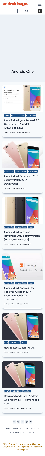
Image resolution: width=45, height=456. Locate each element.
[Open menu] (40, 4)
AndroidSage (10, 132)
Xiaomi (7, 115)
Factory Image (21, 171)
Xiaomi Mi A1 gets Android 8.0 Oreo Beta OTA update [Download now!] (21, 124)
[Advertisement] (22, 37)
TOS (24, 432)
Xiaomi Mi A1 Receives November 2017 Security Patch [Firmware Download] (22, 235)
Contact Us (34, 428)
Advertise (17, 428)
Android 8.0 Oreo (17, 115)
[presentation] (22, 98)
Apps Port (26, 391)
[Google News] (14, 421)
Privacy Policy (15, 432)
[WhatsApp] (30, 421)
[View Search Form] (26, 11)
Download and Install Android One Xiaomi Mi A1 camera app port (21, 399)
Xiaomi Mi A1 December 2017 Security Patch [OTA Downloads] (21, 180)
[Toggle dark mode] (40, 11)
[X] (22, 421)
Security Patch (21, 227)
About (25, 428)
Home (8, 428)
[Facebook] (18, 421)
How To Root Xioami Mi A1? (19, 347)
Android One (31, 115)
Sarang (8, 188)
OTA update (32, 171)
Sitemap (31, 432)
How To (24, 343)
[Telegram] (26, 421)
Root (6, 343)
